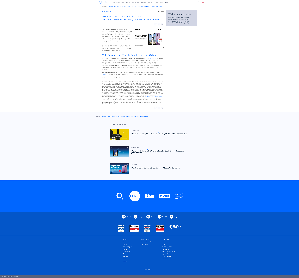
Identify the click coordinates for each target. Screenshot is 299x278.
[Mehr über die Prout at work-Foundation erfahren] (175, 228)
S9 (185, 17)
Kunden (137, 2)
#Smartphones (134, 116)
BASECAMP (165, 239)
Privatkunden (145, 239)
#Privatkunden (122, 116)
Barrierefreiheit (166, 256)
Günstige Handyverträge (182, 23)
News (166, 2)
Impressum (165, 259)
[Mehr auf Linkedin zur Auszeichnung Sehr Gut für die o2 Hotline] (147, 228)
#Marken (108, 116)
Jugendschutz (166, 254)
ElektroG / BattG (167, 247)
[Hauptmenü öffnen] (95, 2)
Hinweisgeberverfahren (169, 251)
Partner (150, 2)
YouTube (165, 217)
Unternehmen (116, 2)
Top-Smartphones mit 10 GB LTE (181, 19)
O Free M (148, 58)
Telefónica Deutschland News (126, 6)
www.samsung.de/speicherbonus (153, 96)
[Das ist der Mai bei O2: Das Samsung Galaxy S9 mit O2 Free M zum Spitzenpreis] (149, 169)
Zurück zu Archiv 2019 (107, 11)
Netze (122, 2)
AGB (163, 242)
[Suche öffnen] (198, 2)
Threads (153, 217)
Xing (175, 217)
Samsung (122, 48)
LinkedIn (129, 217)
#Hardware (104, 116)
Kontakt (164, 244)
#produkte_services (144, 116)
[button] (155, 24)
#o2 (138, 116)
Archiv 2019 (136, 6)
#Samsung (128, 116)
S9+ (189, 17)
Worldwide (144, 244)
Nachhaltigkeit (130, 2)
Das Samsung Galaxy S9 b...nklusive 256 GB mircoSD (151, 6)
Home (125, 239)
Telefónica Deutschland (113, 6)
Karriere (156, 2)
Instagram (141, 217)
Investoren (144, 2)
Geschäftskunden (146, 242)
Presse (161, 2)
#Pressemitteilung (115, 116)
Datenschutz (165, 249)
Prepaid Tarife (179, 21)
